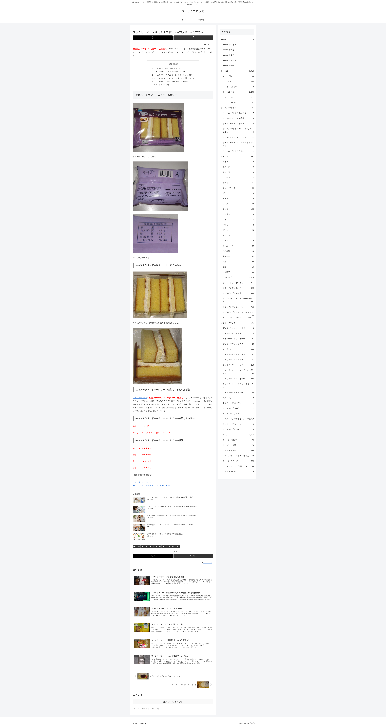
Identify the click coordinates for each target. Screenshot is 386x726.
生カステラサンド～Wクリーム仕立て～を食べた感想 (173, 75)
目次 (170, 64)
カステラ (137, 546)
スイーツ (145, 546)
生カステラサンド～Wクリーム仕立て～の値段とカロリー (175, 78)
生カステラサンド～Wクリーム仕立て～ (166, 68)
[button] (193, 37)
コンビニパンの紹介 (163, 85)
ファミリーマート (140, 398)
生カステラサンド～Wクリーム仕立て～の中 (170, 72)
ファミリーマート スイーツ (171, 546)
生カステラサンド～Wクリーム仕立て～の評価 (171, 81)
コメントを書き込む (173, 702)
